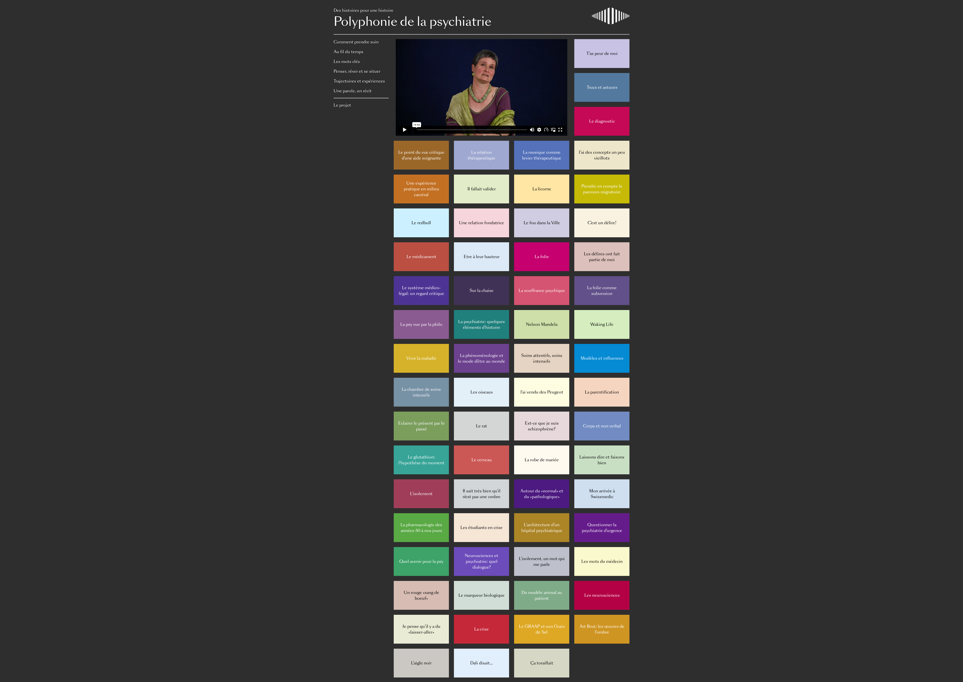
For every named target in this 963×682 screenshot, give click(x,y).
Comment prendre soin (356, 42)
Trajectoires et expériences (359, 81)
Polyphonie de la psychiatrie (412, 19)
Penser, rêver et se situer (357, 71)
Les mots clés (347, 61)
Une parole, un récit (353, 91)
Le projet (342, 105)
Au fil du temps (348, 52)
